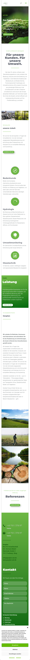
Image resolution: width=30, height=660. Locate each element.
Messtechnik (9, 263)
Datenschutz (12, 657)
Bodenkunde (9, 178)
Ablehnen (15, 649)
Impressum (18, 657)
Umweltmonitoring (12, 243)
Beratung (7, 618)
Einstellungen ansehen (15, 654)
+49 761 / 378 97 (14, 525)
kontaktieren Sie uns (8, 152)
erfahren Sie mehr (8, 34)
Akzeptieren (15, 645)
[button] (27, 627)
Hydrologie (8, 209)
